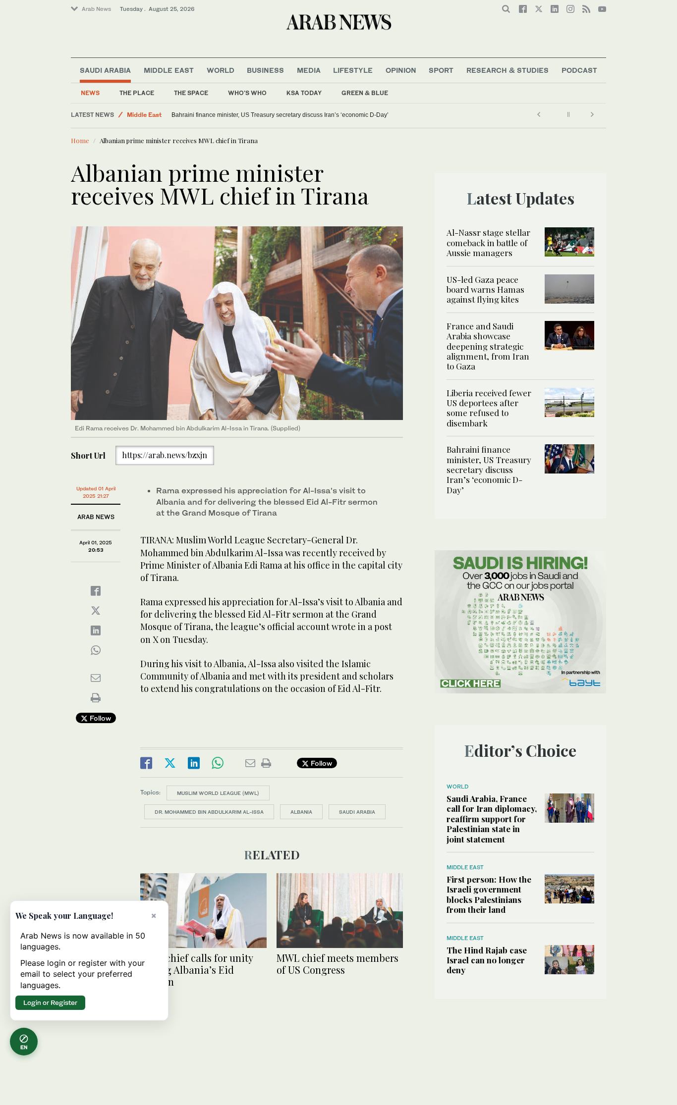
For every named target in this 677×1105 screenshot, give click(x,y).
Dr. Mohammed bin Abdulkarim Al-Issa (209, 812)
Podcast (579, 70)
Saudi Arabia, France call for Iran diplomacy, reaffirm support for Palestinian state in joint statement (492, 818)
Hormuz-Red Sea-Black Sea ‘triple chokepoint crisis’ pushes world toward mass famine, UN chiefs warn (299, 114)
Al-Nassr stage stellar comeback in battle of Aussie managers (488, 242)
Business (265, 70)
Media (309, 70)
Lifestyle (353, 70)
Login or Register (50, 1002)
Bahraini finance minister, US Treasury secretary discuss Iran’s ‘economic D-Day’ (489, 469)
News (90, 93)
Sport (441, 70)
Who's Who (247, 93)
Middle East (169, 70)
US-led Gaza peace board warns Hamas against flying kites (485, 289)
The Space (191, 93)
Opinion (401, 70)
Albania (301, 812)
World (220, 70)
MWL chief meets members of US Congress (337, 963)
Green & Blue (364, 93)
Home (80, 140)
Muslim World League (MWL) (218, 793)
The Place (136, 93)
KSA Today (304, 93)
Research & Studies (507, 70)
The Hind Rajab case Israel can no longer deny (487, 960)
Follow (99, 718)
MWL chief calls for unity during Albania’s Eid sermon (196, 969)
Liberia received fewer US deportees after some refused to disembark (489, 407)
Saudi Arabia (105, 70)
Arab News (96, 8)
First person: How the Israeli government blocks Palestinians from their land (489, 894)
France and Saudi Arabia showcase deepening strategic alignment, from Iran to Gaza (488, 346)
